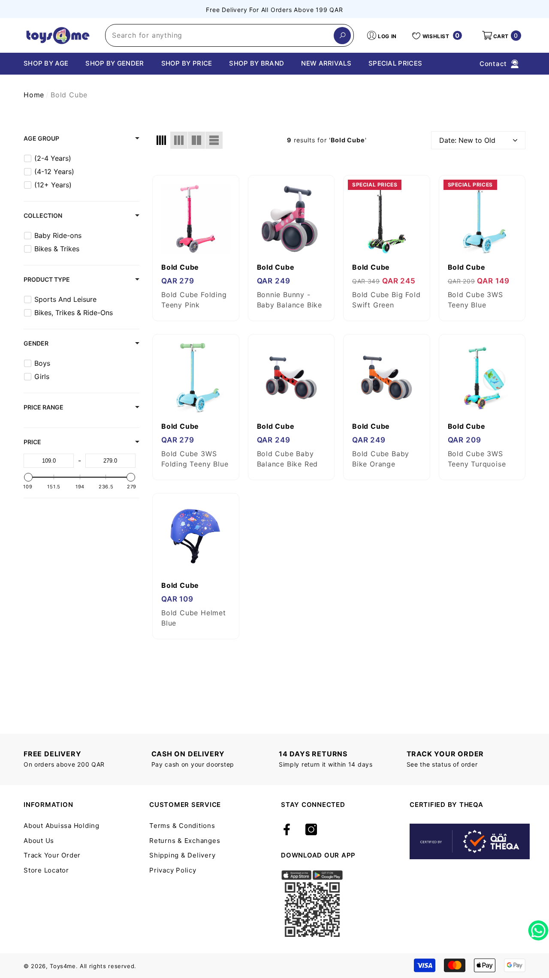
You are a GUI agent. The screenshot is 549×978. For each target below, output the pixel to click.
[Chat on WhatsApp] (538, 927)
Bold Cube (69, 94)
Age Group (41, 138)
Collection (43, 215)
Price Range (43, 407)
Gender (36, 343)
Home (34, 94)
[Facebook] (286, 830)
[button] (501, 35)
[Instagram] (311, 830)
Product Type (47, 279)
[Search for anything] (229, 35)
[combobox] (220, 35)
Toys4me (63, 966)
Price (32, 441)
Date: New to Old (467, 140)
